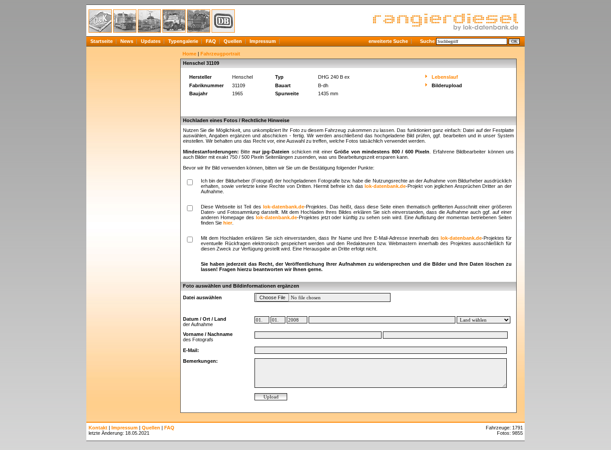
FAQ (211, 41)
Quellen (233, 41)
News (126, 41)
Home (189, 53)
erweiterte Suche (388, 41)
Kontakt (98, 427)
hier (227, 222)
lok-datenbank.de (385, 186)
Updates (151, 41)
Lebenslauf (445, 77)
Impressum (263, 41)
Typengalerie (183, 41)
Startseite (101, 41)
